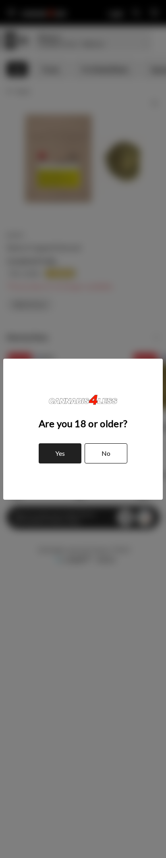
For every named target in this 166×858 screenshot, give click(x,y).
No (106, 453)
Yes (60, 453)
